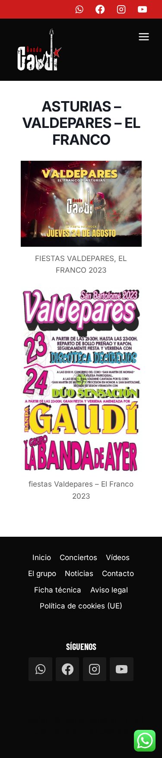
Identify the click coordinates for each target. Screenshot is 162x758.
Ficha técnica (57, 590)
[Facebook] (100, 9)
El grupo (42, 573)
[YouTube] (142, 9)
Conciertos (78, 557)
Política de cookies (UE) (81, 606)
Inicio (41, 557)
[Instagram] (121, 9)
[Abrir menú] (143, 38)
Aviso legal (109, 590)
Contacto (118, 573)
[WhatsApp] (79, 9)
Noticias (79, 573)
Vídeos (118, 557)
